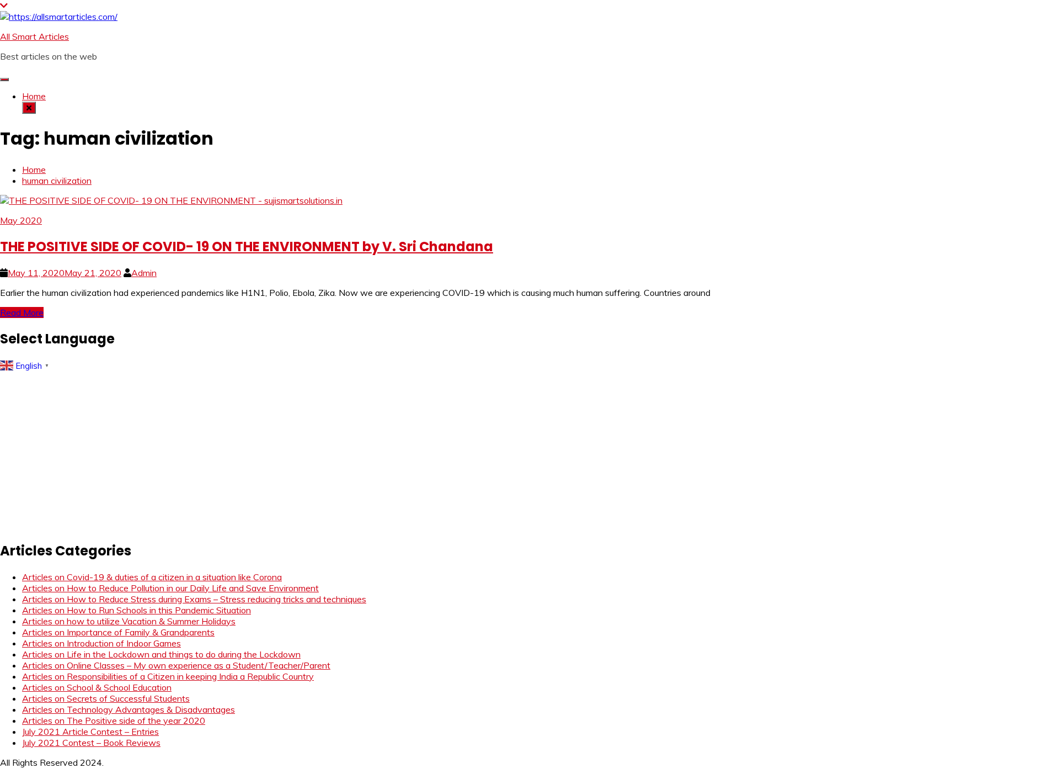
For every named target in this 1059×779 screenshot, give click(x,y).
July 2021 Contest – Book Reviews (91, 742)
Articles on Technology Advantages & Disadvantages (128, 709)
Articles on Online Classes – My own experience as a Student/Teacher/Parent (176, 665)
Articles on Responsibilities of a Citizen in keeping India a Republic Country (168, 676)
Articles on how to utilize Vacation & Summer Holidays (129, 621)
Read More (22, 312)
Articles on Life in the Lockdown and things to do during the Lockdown (161, 654)
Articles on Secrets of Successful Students (106, 698)
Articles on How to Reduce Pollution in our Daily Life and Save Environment (170, 587)
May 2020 (21, 220)
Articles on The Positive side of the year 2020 (113, 720)
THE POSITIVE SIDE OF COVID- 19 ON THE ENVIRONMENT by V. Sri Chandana (246, 246)
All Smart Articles (34, 36)
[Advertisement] (331, 452)
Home (34, 96)
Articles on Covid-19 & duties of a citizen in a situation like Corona (152, 576)
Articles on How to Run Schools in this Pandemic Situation (136, 610)
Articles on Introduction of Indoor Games (101, 643)
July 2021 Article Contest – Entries (90, 731)
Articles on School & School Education (97, 687)
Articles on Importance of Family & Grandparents (118, 632)
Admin (144, 272)
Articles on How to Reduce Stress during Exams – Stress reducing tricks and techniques (194, 599)
